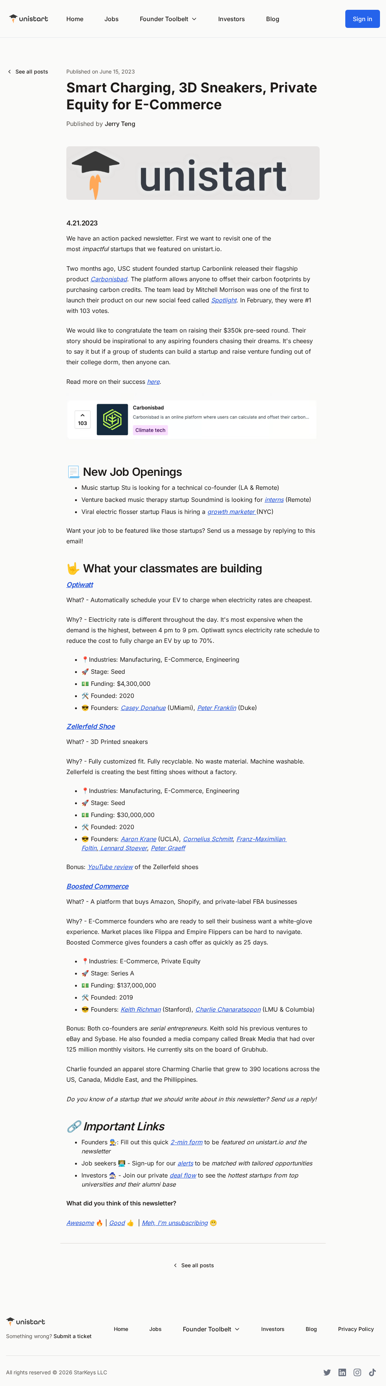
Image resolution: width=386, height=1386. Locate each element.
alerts (185, 1163)
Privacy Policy (356, 1329)
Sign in (362, 19)
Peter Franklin (216, 707)
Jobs (111, 19)
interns (274, 499)
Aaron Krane (138, 839)
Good (117, 1223)
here (153, 381)
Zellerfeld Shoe (90, 726)
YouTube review (110, 867)
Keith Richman (141, 1009)
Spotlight (223, 300)
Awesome (80, 1223)
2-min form (186, 1142)
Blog (272, 19)
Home (74, 19)
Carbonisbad (108, 279)
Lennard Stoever (122, 848)
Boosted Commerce (97, 886)
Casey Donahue (143, 707)
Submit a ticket (73, 1336)
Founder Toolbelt (164, 19)
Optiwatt (79, 585)
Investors (231, 19)
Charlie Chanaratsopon (227, 1009)
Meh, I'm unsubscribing (175, 1223)
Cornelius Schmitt (208, 839)
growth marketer (231, 511)
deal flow (183, 1175)
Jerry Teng (120, 123)
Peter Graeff (168, 848)
